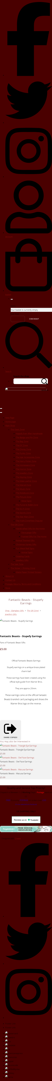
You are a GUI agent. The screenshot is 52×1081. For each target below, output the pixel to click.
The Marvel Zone (23, 485)
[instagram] (28, 176)
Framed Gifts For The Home (33, 536)
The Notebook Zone (25, 493)
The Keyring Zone (24, 477)
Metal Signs (26, 500)
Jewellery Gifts (22, 560)
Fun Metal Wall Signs (25, 548)
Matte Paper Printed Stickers (28, 572)
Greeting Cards (22, 556)
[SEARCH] (44, 381)
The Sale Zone (17, 564)
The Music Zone (23, 489)
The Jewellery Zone (24, 473)
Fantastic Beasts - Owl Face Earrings (16, 761)
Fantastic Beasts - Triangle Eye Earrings (17, 749)
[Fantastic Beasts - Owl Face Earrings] (17, 757)
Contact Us (10, 580)
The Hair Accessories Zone (28, 457)
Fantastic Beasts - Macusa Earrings (15, 773)
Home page (10, 421)
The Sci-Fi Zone (23, 508)
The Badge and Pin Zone (27, 437)
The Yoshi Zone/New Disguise (29, 520)
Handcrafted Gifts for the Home (30, 528)
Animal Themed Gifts (25, 540)
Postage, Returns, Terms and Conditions (23, 584)
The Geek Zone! (18, 429)
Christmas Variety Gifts (26, 544)
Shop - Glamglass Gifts (14, 610)
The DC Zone (22, 445)
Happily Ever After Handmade (29, 433)
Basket (17, 319)
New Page (9, 417)
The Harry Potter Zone (26, 461)
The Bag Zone (22, 441)
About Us (9, 576)
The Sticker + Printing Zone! (23, 568)
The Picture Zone (23, 497)
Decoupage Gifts (28, 532)
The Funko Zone (23, 453)
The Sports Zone (23, 512)
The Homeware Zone (25, 465)
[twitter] (28, 122)
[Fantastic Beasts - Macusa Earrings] (16, 769)
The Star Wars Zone (25, 516)
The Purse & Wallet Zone (27, 504)
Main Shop (10, 425)
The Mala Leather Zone (26, 481)
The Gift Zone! (17, 524)
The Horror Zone (23, 469)
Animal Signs (27, 552)
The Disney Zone (23, 449)
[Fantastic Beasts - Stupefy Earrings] (4, 629)
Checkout (34, 319)
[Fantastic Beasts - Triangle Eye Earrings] (18, 745)
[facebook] (28, 75)
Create (18, 838)
